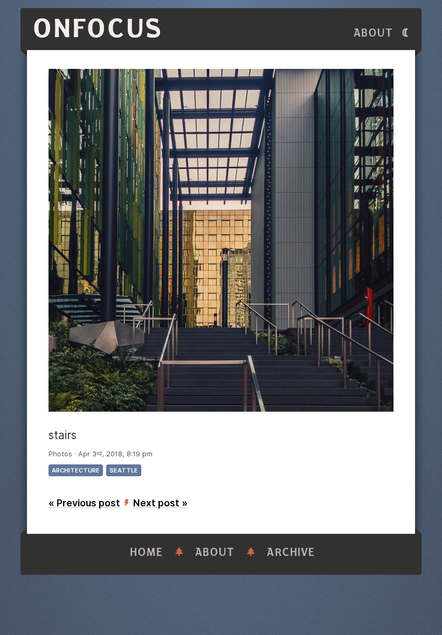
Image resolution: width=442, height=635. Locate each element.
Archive (291, 552)
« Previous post (84, 503)
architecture (76, 470)
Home (146, 552)
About (373, 33)
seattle (123, 470)
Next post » (160, 503)
